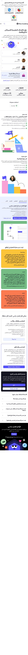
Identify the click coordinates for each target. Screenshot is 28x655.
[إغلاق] (2, 1)
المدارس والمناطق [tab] (23, 201)
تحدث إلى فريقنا (10, 437)
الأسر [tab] (7, 201)
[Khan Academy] (22, 24)
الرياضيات (13, 105)
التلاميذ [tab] (10, 201)
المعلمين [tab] (15, 201)
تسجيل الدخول (6, 80)
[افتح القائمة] (1, 24)
